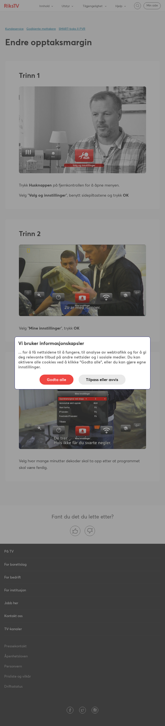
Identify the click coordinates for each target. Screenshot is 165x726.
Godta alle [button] (56, 379)
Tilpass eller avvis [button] (102, 379)
